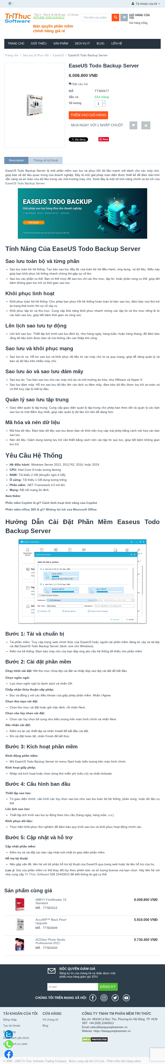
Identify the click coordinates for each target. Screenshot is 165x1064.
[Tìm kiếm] (115, 17)
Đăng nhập (10, 1019)
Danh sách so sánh (15, 1044)
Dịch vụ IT (82, 43)
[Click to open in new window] (93, 997)
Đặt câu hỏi (80, 84)
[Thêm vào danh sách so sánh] (145, 125)
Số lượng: (75, 103)
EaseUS (58, 55)
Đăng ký (108, 987)
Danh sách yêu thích (16, 1038)
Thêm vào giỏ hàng (88, 115)
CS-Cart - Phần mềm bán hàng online (117, 1061)
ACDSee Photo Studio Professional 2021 (50, 941)
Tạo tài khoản (11, 1025)
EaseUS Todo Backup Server (25, 183)
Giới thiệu (38, 43)
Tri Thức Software (37, 874)
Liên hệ (116, 43)
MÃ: (71, 91)
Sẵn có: (74, 97)
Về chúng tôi (50, 1019)
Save (105, 139)
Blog (100, 43)
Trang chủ (16, 43)
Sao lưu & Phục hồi (36, 55)
